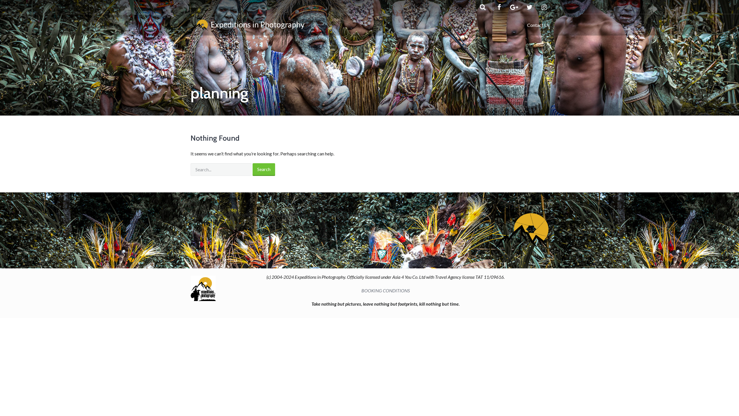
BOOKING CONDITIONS (385, 290)
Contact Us (538, 25)
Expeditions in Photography (256, 24)
